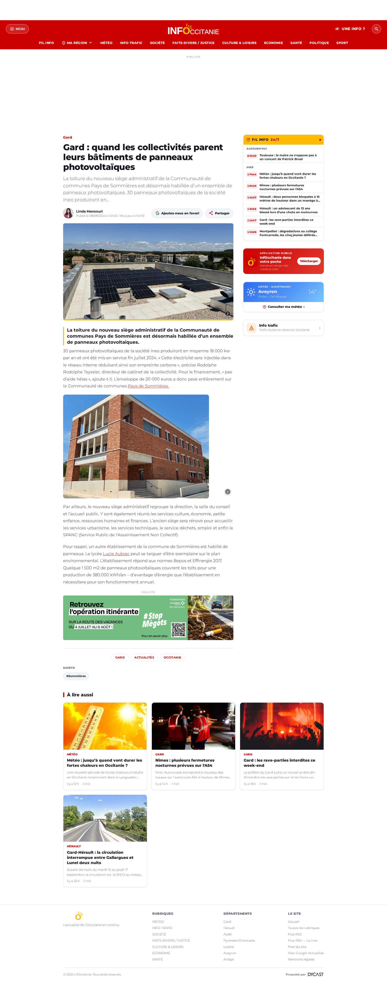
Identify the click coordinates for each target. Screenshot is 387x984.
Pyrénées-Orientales (239, 940)
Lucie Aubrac (116, 553)
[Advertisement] (193, 91)
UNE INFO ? (350, 29)
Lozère (229, 947)
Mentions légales (301, 959)
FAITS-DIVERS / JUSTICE (193, 43)
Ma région (77, 43)
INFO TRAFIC (131, 43)
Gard (67, 137)
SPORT (342, 43)
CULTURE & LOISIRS (239, 43)
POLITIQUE (319, 43)
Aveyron (230, 953)
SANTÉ (296, 43)
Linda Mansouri (89, 211)
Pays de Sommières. (148, 386)
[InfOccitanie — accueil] (193, 29)
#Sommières (76, 676)
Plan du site (297, 947)
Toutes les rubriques (303, 928)
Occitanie (172, 657)
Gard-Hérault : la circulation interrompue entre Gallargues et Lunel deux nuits (100, 857)
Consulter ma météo (286, 306)
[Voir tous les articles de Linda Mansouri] (68, 213)
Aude (228, 934)
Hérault (229, 928)
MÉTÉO (106, 43)
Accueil (293, 922)
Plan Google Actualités (306, 953)
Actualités (144, 657)
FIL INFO (46, 43)
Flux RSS (295, 934)
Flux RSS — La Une (302, 940)
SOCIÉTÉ (157, 43)
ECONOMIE (273, 43)
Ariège (229, 959)
